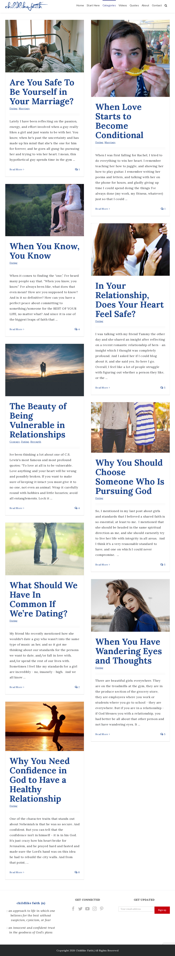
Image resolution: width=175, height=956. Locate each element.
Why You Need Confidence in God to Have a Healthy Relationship (40, 779)
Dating (14, 108)
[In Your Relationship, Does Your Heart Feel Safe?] (130, 249)
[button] (166, 5)
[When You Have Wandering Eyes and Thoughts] (130, 605)
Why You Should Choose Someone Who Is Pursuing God (129, 476)
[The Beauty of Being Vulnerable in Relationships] (44, 370)
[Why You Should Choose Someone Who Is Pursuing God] (130, 427)
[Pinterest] (101, 909)
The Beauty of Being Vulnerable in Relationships (38, 420)
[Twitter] (80, 909)
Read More (16, 169)
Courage (15, 441)
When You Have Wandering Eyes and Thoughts (128, 651)
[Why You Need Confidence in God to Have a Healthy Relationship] (44, 726)
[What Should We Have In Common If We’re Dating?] (44, 549)
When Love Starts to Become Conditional (119, 121)
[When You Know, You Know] (44, 210)
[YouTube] (87, 909)
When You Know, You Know (44, 251)
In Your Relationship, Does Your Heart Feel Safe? (129, 299)
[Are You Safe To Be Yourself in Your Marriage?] (44, 46)
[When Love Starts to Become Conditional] (130, 58)
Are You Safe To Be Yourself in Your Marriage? (42, 92)
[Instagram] (94, 909)
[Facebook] (73, 909)
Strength (35, 441)
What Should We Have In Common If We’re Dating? (44, 599)
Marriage (24, 108)
